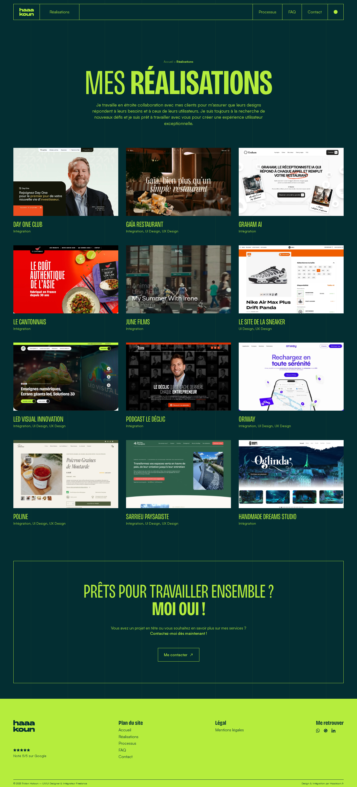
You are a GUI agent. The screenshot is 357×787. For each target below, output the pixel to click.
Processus (127, 743)
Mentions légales (229, 729)
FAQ (122, 750)
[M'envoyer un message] (318, 731)
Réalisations (128, 736)
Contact (126, 756)
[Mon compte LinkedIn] (333, 731)
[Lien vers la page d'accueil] (27, 12)
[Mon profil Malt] (326, 731)
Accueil (168, 61)
